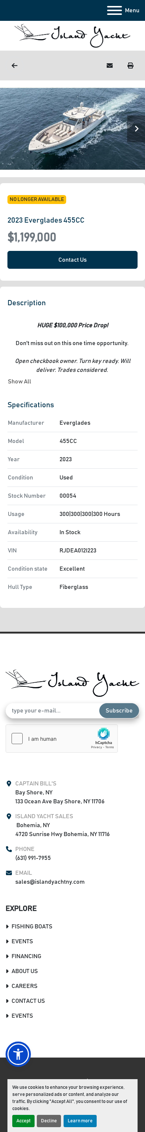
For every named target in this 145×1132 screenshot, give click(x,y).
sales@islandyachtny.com (50, 882)
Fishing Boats (32, 926)
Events (22, 941)
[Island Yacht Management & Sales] (72, 683)
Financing (26, 956)
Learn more (80, 1121)
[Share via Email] (110, 65)
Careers (25, 986)
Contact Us (72, 260)
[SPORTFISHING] (14, 65)
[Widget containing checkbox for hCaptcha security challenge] (62, 738)
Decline (49, 1121)
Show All (19, 382)
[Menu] (114, 10)
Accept (23, 1121)
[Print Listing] (130, 65)
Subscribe (119, 711)
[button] (18, 1054)
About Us (25, 971)
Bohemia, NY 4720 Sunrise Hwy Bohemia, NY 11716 (62, 829)
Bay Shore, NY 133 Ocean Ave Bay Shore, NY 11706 (59, 797)
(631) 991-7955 (33, 858)
